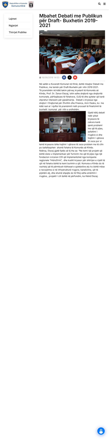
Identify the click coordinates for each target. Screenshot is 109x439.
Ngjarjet (13, 25)
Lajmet (12, 18)
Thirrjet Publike (18, 32)
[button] (64, 77)
